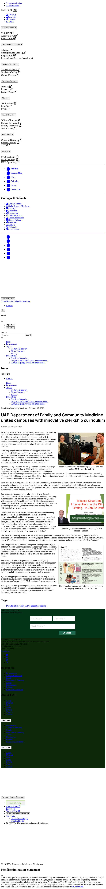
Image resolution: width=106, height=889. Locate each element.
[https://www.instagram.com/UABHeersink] (7, 658)
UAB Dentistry (8, 159)
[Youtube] (8, 249)
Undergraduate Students (11, 45)
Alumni (5, 98)
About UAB (6, 747)
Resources (6, 89)
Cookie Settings (16, 803)
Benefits (5, 106)
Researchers (7, 134)
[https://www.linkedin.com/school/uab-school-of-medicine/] (7, 660)
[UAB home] (53, 271)
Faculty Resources (9, 125)
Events (4, 108)
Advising (5, 50)
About (8, 682)
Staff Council (7, 128)
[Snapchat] (8, 253)
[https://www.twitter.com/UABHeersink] (7, 662)
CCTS (4, 145)
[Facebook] (8, 237)
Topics (9, 346)
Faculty (9, 678)
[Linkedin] (8, 257)
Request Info (7, 38)
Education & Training (15, 680)
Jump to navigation (14, 3)
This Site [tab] (10, 325)
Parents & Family (9, 81)
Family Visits (7, 92)
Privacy (10, 809)
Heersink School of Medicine (18, 301)
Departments (11, 344)
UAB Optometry (9, 162)
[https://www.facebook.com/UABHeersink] (7, 655)
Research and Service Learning (15, 58)
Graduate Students (9, 64)
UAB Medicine (8, 157)
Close (4, 374)
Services (5, 86)
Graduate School (9, 69)
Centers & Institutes (14, 675)
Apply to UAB (8, 35)
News (3, 301)
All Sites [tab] (10, 328)
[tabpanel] (53, 333)
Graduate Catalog (9, 72)
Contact (9, 306)
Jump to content (12, 5)
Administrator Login (19, 818)
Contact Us (5, 651)
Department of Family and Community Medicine (26, 606)
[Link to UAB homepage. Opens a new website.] (53, 794)
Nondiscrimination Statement (13, 797)
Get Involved (7, 103)
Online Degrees (8, 75)
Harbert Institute (8, 142)
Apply (8, 700)
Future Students (8, 28)
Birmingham (11, 685)
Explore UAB (7, 299)
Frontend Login (17, 821)
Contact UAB (13, 806)
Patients (5, 151)
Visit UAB (6, 33)
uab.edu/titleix (77, 887)
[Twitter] (8, 241)
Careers (9, 712)
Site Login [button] (10, 816)
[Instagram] (8, 245)
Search (4, 332)
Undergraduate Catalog (12, 52)
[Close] (15, 10)
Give (8, 705)
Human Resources (9, 123)
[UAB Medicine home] (53, 296)
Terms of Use (13, 811)
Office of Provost (9, 120)
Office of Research (10, 140)
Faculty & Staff (8, 115)
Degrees (9, 703)
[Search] (3, 310)
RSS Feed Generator (14, 689)
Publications (11, 356)
